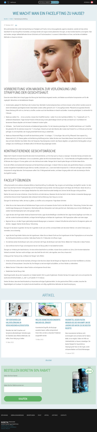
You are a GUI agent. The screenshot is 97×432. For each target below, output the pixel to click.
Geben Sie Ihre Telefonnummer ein (14, 385)
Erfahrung (4, 415)
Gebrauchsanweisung (17, 415)
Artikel (46, 415)
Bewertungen (31, 415)
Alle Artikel (48, 360)
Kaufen (23, 398)
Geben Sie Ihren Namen (10, 375)
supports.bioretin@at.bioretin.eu (9, 424)
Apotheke (55, 415)
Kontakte (63, 415)
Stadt (39, 415)
